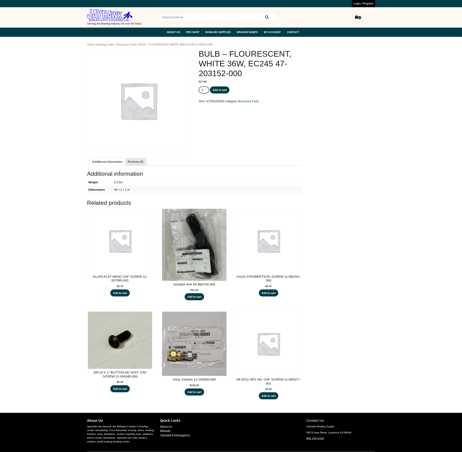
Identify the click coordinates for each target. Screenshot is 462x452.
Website (165, 431)
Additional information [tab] (107, 161)
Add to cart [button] (120, 292)
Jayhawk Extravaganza (175, 435)
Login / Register (363, 3)
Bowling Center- (105, 44)
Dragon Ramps (247, 32)
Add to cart (220, 89)
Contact (293, 32)
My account (272, 32)
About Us (173, 32)
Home (90, 44)
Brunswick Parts (127, 44)
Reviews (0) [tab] (135, 161)
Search (267, 17)
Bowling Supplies (218, 32)
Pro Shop (192, 32)
